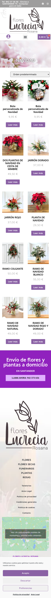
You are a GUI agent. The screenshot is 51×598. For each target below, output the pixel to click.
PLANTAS (26, 472)
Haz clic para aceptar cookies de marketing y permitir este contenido (25, 534)
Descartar (25, 580)
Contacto (26, 513)
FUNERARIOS (26, 468)
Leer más (13, 125)
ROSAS (26, 477)
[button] (25, 37)
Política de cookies (26, 507)
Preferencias (25, 588)
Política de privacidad (21, 594)
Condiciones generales (26, 502)
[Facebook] (43, 4)
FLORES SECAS (26, 464)
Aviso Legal (35, 594)
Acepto (25, 573)
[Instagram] (48, 4)
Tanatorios (26, 485)
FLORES (26, 459)
